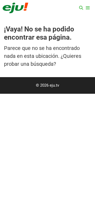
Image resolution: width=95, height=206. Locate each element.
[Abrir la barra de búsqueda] (81, 8)
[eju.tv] (15, 8)
